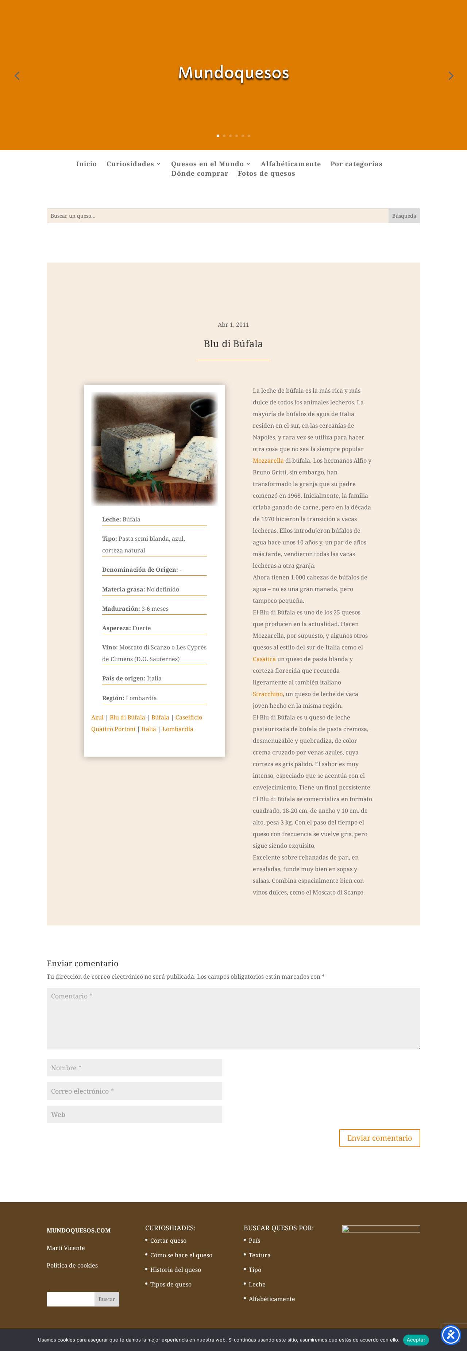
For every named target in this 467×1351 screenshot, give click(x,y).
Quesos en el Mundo (207, 164)
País (254, 1241)
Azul (97, 717)
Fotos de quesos (267, 174)
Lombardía (177, 729)
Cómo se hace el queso (181, 1255)
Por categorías (357, 164)
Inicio (86, 164)
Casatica (264, 659)
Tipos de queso (171, 1284)
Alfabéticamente (291, 164)
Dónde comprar (199, 174)
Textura (260, 1255)
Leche (257, 1284)
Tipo (255, 1270)
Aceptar (416, 1340)
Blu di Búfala (127, 717)
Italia (149, 729)
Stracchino (268, 694)
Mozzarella (268, 461)
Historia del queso (175, 1270)
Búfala (160, 717)
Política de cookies (72, 1265)
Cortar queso (168, 1241)
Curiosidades (130, 164)
